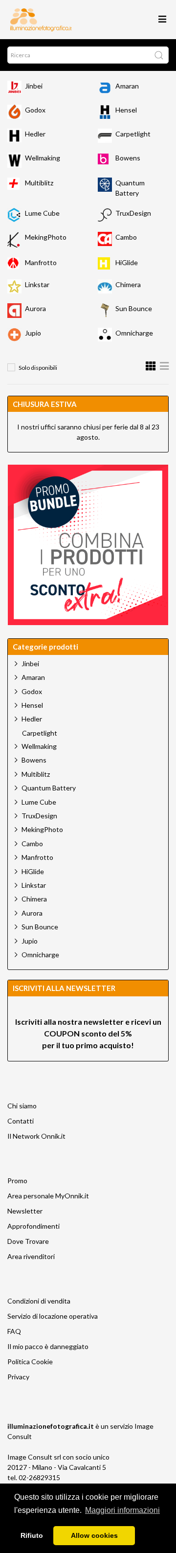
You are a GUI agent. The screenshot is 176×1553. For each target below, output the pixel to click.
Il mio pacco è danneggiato (47, 1346)
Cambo (126, 237)
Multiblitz (39, 183)
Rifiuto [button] (32, 1535)
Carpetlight (133, 134)
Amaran (127, 86)
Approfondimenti (33, 1226)
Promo (17, 1180)
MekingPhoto (45, 237)
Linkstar (37, 284)
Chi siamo (22, 1106)
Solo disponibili (38, 367)
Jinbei (34, 86)
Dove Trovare (28, 1241)
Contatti (20, 1121)
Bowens (127, 158)
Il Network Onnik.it (36, 1136)
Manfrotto (41, 262)
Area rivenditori (31, 1256)
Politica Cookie (30, 1361)
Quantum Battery (49, 788)
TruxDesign (133, 213)
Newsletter (25, 1211)
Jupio (33, 333)
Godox (35, 110)
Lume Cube (42, 213)
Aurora (35, 308)
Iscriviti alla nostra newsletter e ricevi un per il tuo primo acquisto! (88, 1033)
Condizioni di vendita (38, 1301)
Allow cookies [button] (94, 1535)
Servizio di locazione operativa (52, 1316)
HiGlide (126, 262)
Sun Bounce (133, 308)
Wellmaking (42, 158)
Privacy (18, 1377)
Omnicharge (134, 333)
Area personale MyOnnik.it (48, 1196)
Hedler (35, 134)
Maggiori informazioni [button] (122, 1510)
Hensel (126, 110)
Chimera (128, 284)
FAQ (14, 1331)
